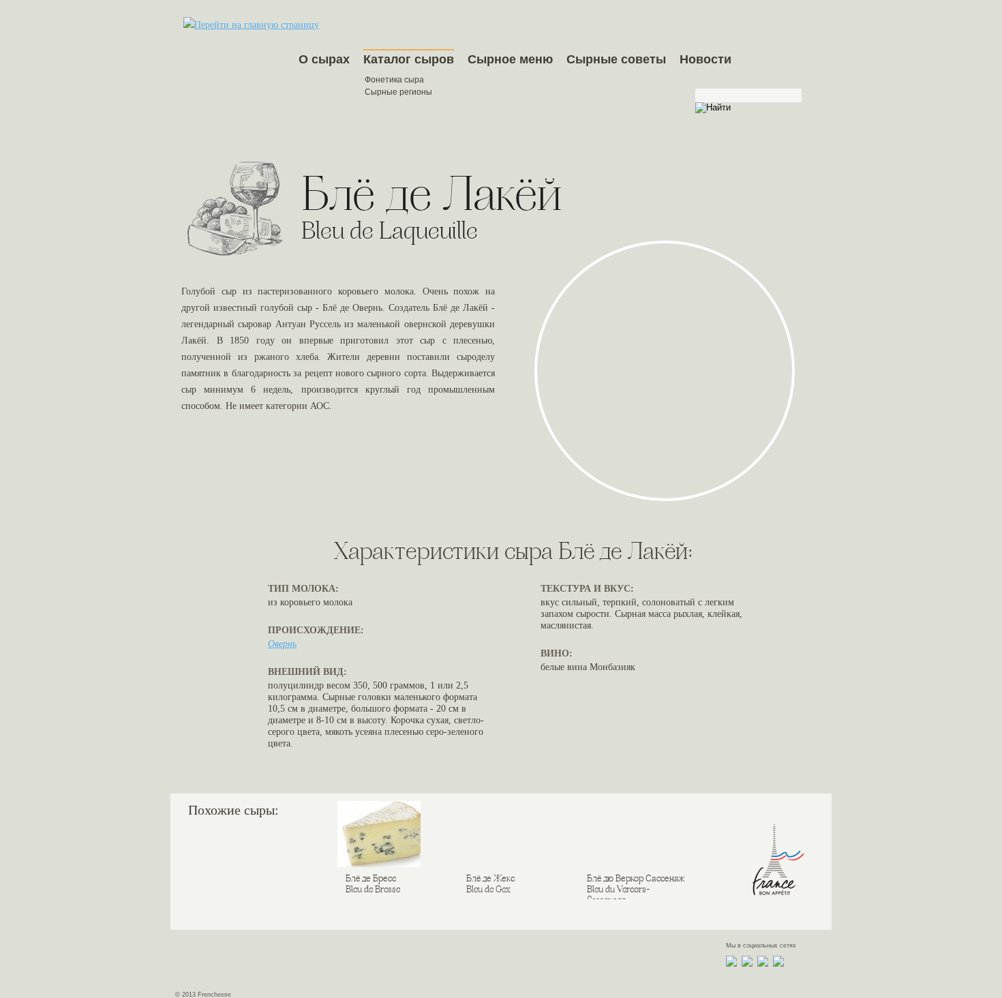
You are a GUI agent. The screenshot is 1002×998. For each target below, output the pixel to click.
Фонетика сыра (394, 80)
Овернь (282, 644)
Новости (705, 59)
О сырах (324, 59)
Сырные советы (616, 59)
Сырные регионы (398, 92)
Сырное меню (510, 59)
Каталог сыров (408, 59)
